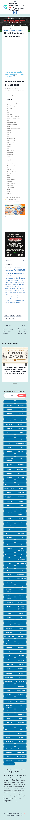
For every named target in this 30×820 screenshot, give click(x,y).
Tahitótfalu (21, 714)
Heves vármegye (21, 574)
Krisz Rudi (16, 292)
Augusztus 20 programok (9, 459)
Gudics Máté (15, 284)
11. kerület (9, 405)
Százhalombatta (21, 690)
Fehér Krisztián (21, 282)
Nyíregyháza (21, 643)
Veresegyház (9, 748)
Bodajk (9, 492)
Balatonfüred (21, 473)
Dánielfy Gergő (17, 280)
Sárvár (21, 673)
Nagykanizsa (21, 636)
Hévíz (9, 578)
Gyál (21, 544)
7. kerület (9, 439)
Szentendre (9, 701)
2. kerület (21, 420)
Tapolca (9, 718)
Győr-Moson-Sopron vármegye (20, 558)
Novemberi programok (9, 296)
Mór (21, 632)
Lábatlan (9, 617)
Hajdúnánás (9, 567)
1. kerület (9, 402)
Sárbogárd (9, 673)
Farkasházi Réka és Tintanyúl (11, 282)
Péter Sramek (18, 796)
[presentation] (15, 355)
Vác (9, 733)
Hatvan (9, 570)
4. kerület (21, 432)
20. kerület (9, 424)
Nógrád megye (9, 643)
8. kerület (21, 439)
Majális (9, 621)
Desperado (10, 278)
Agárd (9, 447)
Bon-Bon (18, 273)
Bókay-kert (21, 492)
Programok (14, 30)
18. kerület (21, 417)
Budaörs (21, 501)
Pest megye (21, 655)
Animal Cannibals (17, 267)
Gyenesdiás (9, 548)
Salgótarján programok (21, 668)
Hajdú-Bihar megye (21, 563)
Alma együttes (8, 267)
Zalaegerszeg (9, 760)
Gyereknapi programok (21, 549)
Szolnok (9, 710)
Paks (9, 651)
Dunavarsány (21, 525)
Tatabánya (9, 722)
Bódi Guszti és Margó (9, 275)
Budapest (19, 28)
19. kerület (9, 420)
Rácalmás (20, 664)
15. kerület (9, 413)
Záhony (9, 756)
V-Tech (13, 800)
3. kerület (9, 432)
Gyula (9, 563)
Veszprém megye (9, 752)
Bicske (21, 488)
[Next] (26, 364)
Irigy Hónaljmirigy (12, 788)
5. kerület (9, 436)
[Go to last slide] (4, 364)
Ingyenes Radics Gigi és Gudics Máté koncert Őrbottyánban (22, 329)
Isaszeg (21, 586)
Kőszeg (21, 613)
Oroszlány (21, 647)
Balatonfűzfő (9, 477)
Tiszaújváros (9, 726)
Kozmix (12, 292)
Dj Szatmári (22, 780)
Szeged (9, 694)
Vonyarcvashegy (21, 752)
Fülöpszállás (9, 541)
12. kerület (21, 405)
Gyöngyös (21, 554)
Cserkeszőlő (9, 512)
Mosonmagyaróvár (9, 636)
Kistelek (9, 606)
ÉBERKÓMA (18, 302)
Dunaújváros (9, 525)
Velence (9, 745)
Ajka (21, 447)
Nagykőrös (9, 640)
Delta (6, 278)
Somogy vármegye (21, 681)
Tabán (9, 714)
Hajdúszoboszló (21, 567)
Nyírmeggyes (9, 647)
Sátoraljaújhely (9, 677)
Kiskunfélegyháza (20, 598)
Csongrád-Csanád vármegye (21, 513)
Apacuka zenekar (9, 270)
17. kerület (9, 417)
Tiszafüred (21, 722)
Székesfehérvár (9, 698)
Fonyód (21, 537)
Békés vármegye (9, 484)
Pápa (21, 651)
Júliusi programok (9, 290)
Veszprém (20, 748)
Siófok (20, 677)
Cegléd (21, 505)
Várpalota (20, 737)
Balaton (9, 469)
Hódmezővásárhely (21, 578)
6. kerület (13, 28)
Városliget (21, 30)
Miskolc (21, 628)
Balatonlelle (21, 477)
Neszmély (20, 640)
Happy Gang (21, 284)
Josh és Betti (20, 288)
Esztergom (9, 533)
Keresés (21, 395)
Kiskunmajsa (21, 602)
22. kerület (9, 428)
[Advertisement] (15, 51)
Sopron (9, 685)
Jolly (16, 288)
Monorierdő (9, 632)
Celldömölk (9, 509)
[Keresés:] (15, 260)
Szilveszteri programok (9, 706)
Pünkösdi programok (21, 659)
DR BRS (11, 280)
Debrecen (20, 518)
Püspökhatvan (9, 664)
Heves (9, 574)
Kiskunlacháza (9, 602)
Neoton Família (11, 294)
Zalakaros (20, 760)
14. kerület (7, 28)
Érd (21, 529)
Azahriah (12, 315)
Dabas (9, 518)
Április (6, 315)
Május (6, 294)
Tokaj (21, 726)
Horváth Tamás (12, 286)
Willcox (13, 302)
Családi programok (21, 509)
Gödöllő (9, 544)
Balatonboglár (9, 473)
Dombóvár (9, 522)
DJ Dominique (19, 278)
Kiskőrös (9, 598)
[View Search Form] (14, 12)
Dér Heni (23, 280)
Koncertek (7, 30)
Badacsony (21, 464)
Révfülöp (9, 668)
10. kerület (21, 402)
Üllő (21, 729)
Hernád (21, 570)
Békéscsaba (21, 484)
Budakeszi (9, 501)
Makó (21, 621)
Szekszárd (21, 698)
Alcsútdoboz (21, 451)
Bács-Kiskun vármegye (9, 465)
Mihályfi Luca (22, 292)
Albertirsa (9, 451)
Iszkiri (13, 288)
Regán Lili (11, 298)
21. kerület (20, 424)
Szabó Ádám (17, 298)
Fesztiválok (9, 537)
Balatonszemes (9, 481)
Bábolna (21, 458)
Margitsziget (9, 624)
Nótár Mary (18, 296)
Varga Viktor (9, 302)
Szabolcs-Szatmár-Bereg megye (21, 685)
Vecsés (21, 741)
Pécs (9, 655)
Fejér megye (21, 533)
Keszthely (20, 595)
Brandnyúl (22, 273)
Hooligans (7, 286)
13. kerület (9, 409)
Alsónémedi (9, 455)
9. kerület (9, 443)
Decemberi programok (19, 275)
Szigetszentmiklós (21, 701)
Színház (21, 705)
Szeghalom (21, 694)
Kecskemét (9, 595)
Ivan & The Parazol (9, 318)
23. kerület (21, 428)
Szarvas (9, 690)
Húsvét (21, 582)
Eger (9, 529)
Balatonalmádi (20, 469)
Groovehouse (8, 284)
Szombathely (21, 710)
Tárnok (21, 718)
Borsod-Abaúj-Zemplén (9, 496)
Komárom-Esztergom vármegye (21, 608)
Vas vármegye (9, 741)
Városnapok (9, 737)
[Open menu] (15, 1)
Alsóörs (21, 455)
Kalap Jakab (16, 290)
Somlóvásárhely (9, 681)
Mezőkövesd (9, 628)
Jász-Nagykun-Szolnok (9, 590)
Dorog (20, 522)
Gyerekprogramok (9, 554)
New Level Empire (19, 294)
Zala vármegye (21, 756)
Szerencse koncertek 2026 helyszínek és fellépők (8, 329)
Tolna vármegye (9, 729)
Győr (9, 557)
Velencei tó (21, 745)
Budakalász (21, 496)
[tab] (13, 383)
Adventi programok (21, 443)
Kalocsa (21, 589)
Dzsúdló (19, 315)
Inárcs (9, 586)
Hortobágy (9, 582)
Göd (21, 541)
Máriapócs (21, 624)
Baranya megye (21, 481)
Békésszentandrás (9, 488)
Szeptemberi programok (14, 300)
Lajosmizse (21, 617)
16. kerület (21, 413)
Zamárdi (9, 764)
